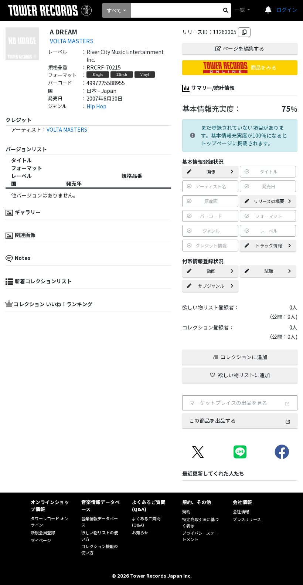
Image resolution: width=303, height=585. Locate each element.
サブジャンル (211, 286)
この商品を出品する (212, 420)
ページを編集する (243, 48)
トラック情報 (268, 245)
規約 (186, 511)
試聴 (268, 271)
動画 (211, 271)
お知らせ (140, 532)
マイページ (41, 540)
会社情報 (241, 511)
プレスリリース (247, 519)
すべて (114, 10)
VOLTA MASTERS (71, 41)
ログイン (286, 9)
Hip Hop (96, 106)
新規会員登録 (43, 532)
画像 (211, 171)
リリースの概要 (268, 201)
